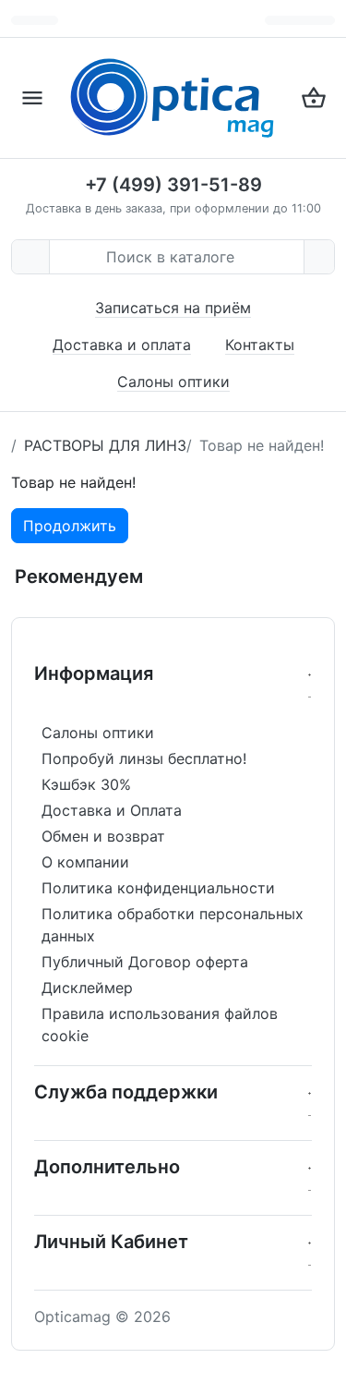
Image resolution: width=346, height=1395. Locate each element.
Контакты (259, 344)
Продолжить (69, 525)
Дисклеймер (87, 987)
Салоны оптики (173, 381)
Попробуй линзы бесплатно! (144, 758)
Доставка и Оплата (112, 810)
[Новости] (277, 20)
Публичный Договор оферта (145, 961)
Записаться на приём (173, 307)
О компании (85, 862)
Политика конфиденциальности (158, 888)
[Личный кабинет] (323, 20)
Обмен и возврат (103, 836)
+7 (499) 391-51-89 (173, 185)
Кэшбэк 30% (86, 784)
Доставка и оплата (122, 344)
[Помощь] (300, 20)
